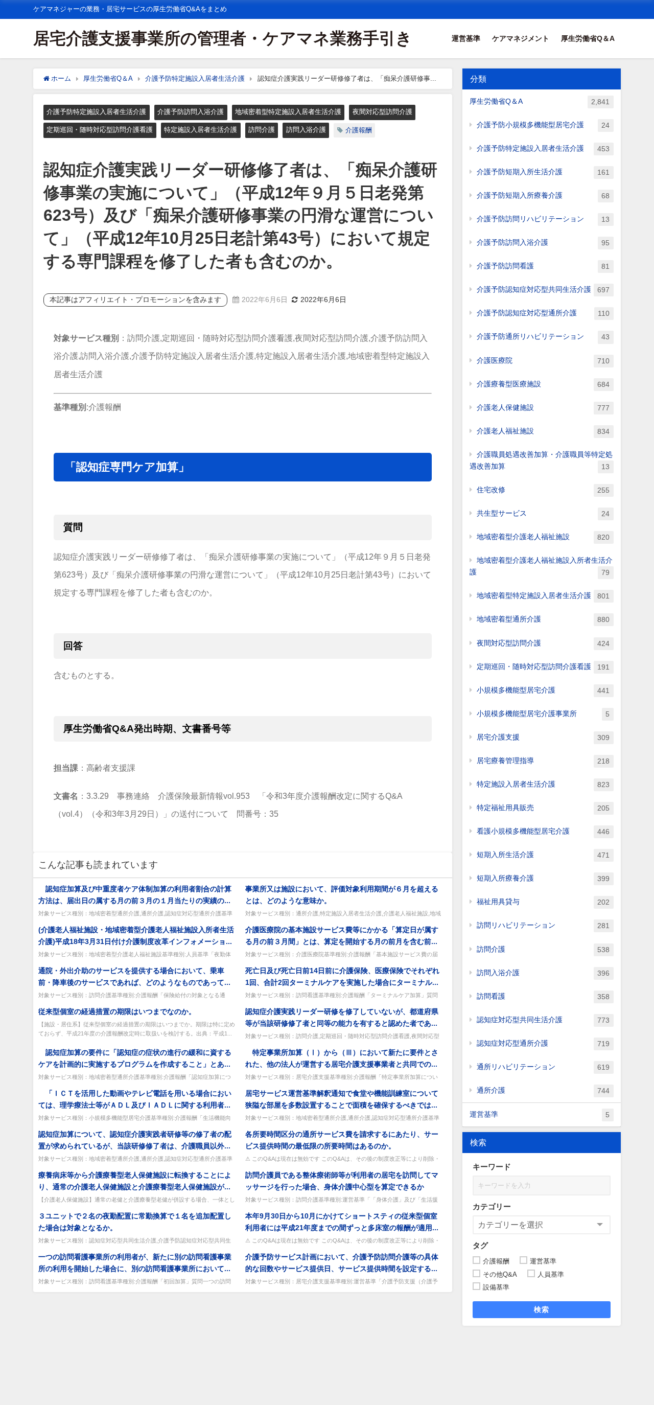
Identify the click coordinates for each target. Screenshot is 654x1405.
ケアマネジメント (520, 38)
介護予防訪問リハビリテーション (543, 219)
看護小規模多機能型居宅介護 (543, 831)
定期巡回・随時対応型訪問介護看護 (99, 129)
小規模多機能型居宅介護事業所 (543, 714)
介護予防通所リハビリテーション (543, 336)
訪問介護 (261, 129)
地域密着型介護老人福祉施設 (543, 537)
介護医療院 (543, 360)
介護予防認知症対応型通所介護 (543, 313)
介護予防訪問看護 (543, 266)
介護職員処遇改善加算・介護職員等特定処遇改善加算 (541, 460)
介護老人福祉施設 (543, 431)
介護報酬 (358, 130)
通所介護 (543, 1090)
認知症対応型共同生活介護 (543, 1020)
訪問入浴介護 (306, 129)
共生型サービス (543, 513)
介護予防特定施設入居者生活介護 (96, 111)
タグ (480, 1245)
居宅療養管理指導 (543, 761)
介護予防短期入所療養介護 (543, 195)
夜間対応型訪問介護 (382, 111)
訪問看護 (543, 996)
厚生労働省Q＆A (588, 38)
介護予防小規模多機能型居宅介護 (543, 125)
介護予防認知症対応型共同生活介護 (543, 289)
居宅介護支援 (543, 737)
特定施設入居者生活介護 (200, 129)
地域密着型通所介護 (543, 619)
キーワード (492, 1166)
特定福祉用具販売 (543, 808)
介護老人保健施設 (543, 407)
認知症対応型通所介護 (543, 1043)
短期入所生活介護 (543, 855)
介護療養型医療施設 (543, 384)
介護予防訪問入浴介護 (190, 111)
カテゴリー (492, 1206)
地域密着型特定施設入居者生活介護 (288, 111)
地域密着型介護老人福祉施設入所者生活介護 (541, 566)
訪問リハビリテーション (543, 925)
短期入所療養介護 (543, 878)
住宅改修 (543, 490)
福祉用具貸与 (543, 902)
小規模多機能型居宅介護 (543, 690)
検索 (542, 1309)
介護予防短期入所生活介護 (543, 172)
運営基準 (466, 38)
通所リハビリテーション (543, 1067)
